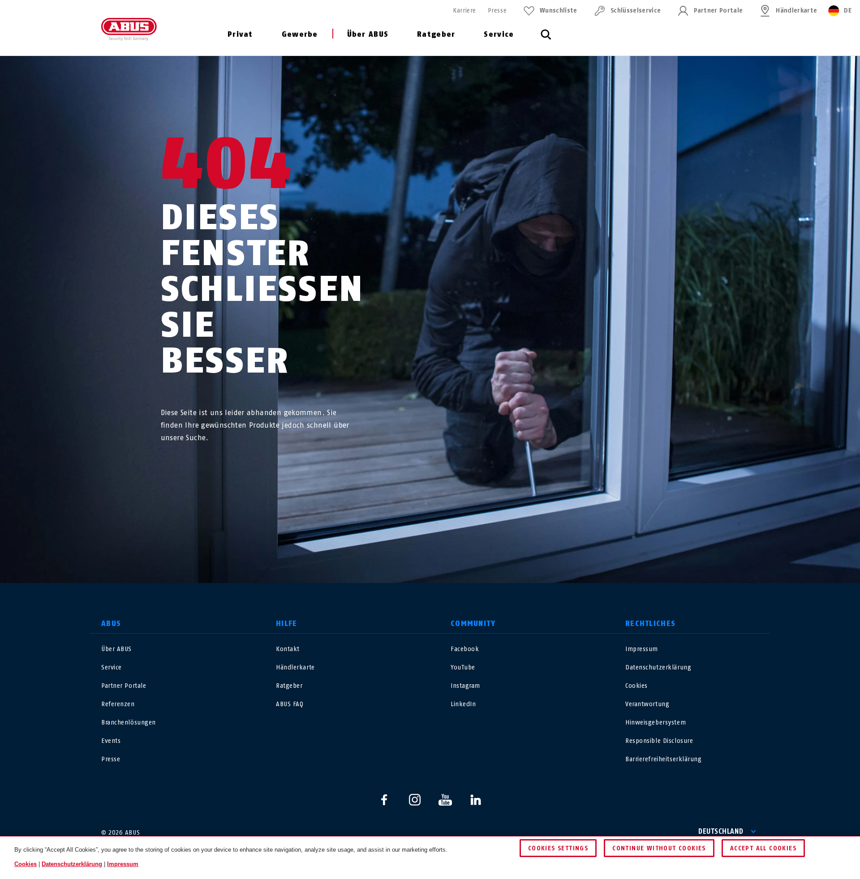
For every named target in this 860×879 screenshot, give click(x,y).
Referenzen (118, 704)
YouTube (463, 667)
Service (499, 34)
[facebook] (384, 799)
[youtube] (445, 799)
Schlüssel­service (636, 10)
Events (110, 741)
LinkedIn (463, 704)
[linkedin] (475, 799)
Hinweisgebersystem (655, 722)
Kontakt (288, 649)
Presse (497, 10)
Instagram (465, 686)
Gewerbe (300, 34)
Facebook (465, 649)
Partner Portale (718, 10)
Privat (240, 34)
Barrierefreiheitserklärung (663, 759)
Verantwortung (647, 704)
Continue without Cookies (659, 848)
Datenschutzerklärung (658, 667)
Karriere (464, 10)
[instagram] (415, 799)
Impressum (641, 649)
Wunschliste (558, 10)
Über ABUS (368, 34)
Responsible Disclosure (659, 741)
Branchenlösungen (128, 722)
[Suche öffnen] (546, 39)
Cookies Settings (558, 848)
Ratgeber (436, 34)
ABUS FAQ (289, 704)
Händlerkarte (796, 10)
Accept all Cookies (763, 848)
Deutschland (721, 831)
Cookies (636, 686)
